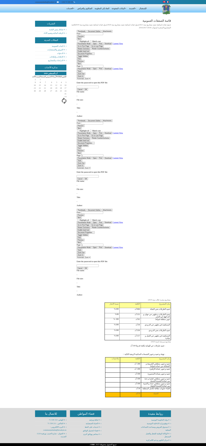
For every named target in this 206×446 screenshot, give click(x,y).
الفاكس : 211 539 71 (56, 423)
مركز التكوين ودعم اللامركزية (157, 440)
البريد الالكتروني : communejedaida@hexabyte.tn (54, 428)
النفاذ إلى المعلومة (102, 8)
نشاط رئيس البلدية (56, 30)
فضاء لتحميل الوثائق (91, 431)
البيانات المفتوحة (118, 8)
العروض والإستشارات (55, 50)
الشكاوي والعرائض (84, 8)
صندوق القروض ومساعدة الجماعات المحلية (156, 428)
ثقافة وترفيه (94, 420)
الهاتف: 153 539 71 (56, 420)
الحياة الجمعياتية (92, 423)
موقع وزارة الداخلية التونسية (157, 423)
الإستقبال (143, 8)
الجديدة (132, 8)
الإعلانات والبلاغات (57, 57)
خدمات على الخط (92, 427)
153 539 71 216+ (67, 2)
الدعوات (60, 53)
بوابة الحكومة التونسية (159, 420)
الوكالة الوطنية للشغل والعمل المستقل (158, 435)
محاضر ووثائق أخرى (91, 434)
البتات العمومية (58, 46)
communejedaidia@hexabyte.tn (45, 2)
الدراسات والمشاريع (56, 60)
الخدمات (69, 8)
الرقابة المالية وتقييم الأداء (54, 33)
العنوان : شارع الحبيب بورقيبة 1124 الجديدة (51, 435)
